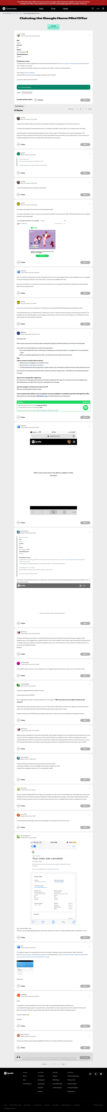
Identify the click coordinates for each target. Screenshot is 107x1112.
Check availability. (30, 73)
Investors (40, 1088)
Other (20, 13)
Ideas (65, 8)
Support (55, 1076)
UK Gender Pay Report (9, 1108)
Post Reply (84, 1058)
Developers (41, 1080)
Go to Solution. (27, 87)
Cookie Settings (37, 1105)
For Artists (41, 1076)
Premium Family (72, 1084)
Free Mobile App (57, 1084)
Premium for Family (27, 92)
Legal (5, 1105)
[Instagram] (90, 1074)
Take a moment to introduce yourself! (47, 410)
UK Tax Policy (77, 1105)
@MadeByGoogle (42, 396)
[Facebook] (101, 1074)
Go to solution (54, 28)
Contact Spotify (57, 1088)
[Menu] (103, 8)
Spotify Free (71, 1091)
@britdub (21, 537)
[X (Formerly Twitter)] (96, 1074)
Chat (53, 8)
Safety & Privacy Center (15, 1105)
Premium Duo (71, 1080)
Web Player (56, 1080)
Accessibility (55, 1105)
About (25, 1076)
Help (41, 8)
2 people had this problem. (25, 99)
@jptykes (21, 161)
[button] (90, 35)
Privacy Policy (27, 1105)
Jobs (24, 1080)
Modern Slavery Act (66, 1105)
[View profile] (18, 35)
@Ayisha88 (22, 159)
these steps (64, 4)
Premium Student (72, 1088)
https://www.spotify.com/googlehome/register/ (33, 954)
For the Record (27, 1084)
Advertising (41, 1084)
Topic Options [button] (19, 106)
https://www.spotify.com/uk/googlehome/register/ (72, 63)
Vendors (40, 1091)
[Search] (92, 8)
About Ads (47, 1105)
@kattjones (20, 308)
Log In (98, 8)
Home (11, 13)
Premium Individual (72, 1076)
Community (11, 8)
